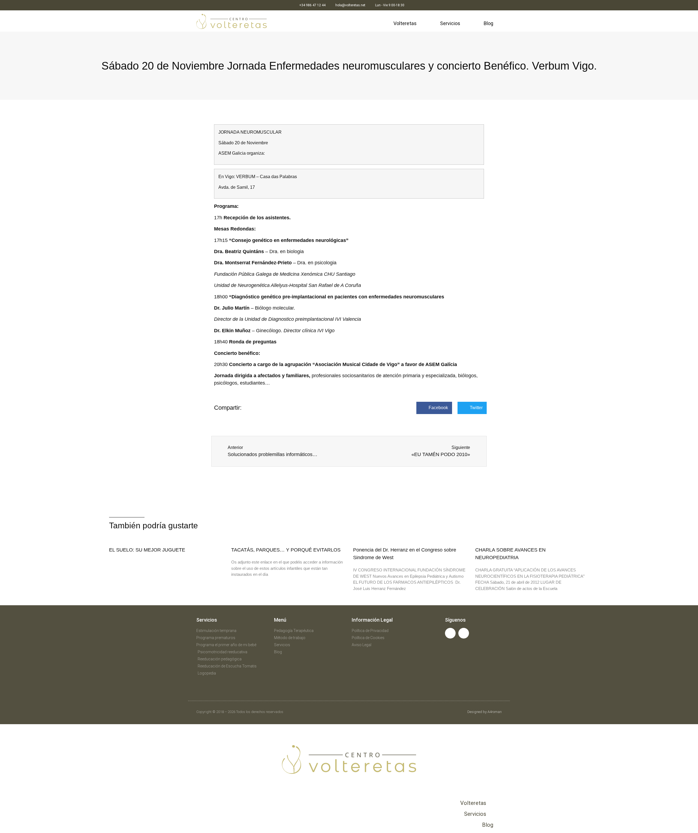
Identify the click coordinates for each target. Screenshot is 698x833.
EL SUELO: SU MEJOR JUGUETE (147, 550)
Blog (488, 23)
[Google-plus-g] (463, 633)
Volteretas (405, 23)
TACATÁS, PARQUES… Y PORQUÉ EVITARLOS (286, 550)
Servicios (450, 23)
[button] (434, 408)
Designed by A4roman (484, 712)
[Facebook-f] (450, 633)
